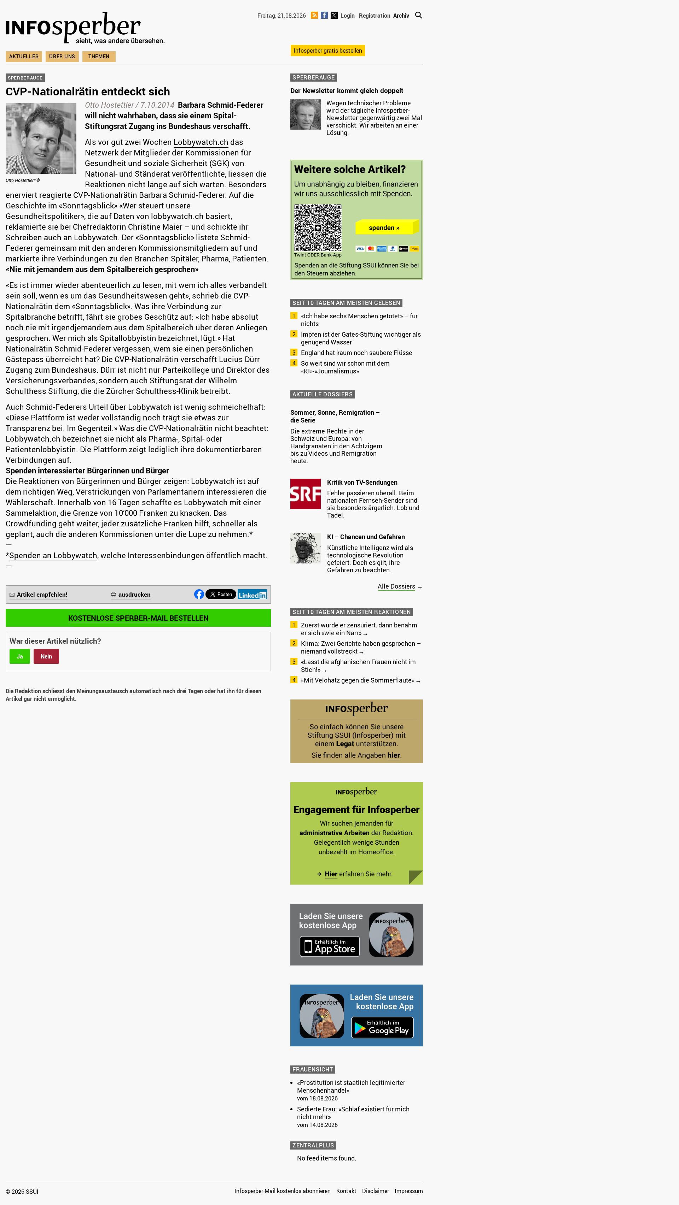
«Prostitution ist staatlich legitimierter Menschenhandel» (351, 1086)
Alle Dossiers (396, 586)
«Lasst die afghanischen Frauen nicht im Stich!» (358, 665)
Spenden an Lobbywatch (53, 555)
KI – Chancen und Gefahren (366, 536)
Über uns (62, 56)
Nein (46, 656)
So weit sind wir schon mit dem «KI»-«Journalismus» (345, 367)
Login (348, 15)
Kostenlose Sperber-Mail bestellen (138, 618)
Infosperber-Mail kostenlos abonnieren (282, 1191)
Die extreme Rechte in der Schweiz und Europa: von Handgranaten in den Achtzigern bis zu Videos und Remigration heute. (336, 446)
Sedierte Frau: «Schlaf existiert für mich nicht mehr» (353, 1113)
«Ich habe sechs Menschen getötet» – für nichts (359, 320)
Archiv (401, 15)
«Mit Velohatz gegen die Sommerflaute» (357, 680)
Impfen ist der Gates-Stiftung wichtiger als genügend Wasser (361, 338)
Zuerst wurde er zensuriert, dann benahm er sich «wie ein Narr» (359, 629)
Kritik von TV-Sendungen (362, 482)
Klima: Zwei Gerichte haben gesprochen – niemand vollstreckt (361, 647)
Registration (374, 15)
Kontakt (346, 1191)
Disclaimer (375, 1191)
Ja (20, 656)
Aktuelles (24, 56)
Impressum (409, 1191)
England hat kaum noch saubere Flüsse (356, 352)
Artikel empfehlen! (42, 594)
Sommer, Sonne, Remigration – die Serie (335, 416)
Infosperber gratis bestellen (328, 50)
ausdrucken (134, 594)
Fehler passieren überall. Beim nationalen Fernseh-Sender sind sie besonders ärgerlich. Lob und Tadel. (373, 504)
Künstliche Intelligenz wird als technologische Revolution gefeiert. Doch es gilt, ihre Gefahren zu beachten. (370, 558)
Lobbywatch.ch (201, 142)
